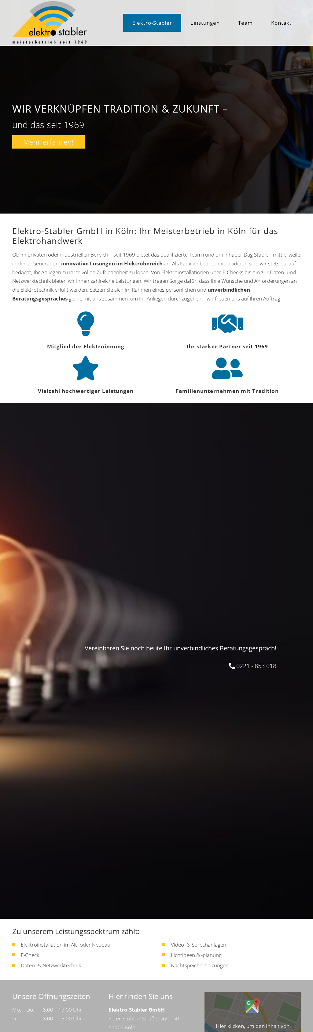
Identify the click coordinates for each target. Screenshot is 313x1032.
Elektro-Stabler (152, 22)
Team (245, 22)
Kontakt (281, 22)
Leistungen (205, 22)
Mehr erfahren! (48, 141)
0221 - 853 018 (256, 666)
